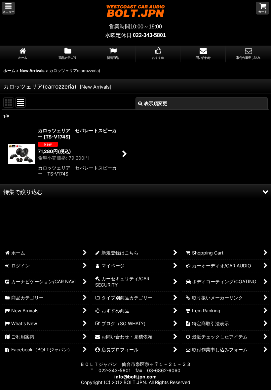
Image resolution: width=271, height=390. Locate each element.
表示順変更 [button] (155, 103)
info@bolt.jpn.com (135, 376)
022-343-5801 (149, 35)
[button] (8, 8)
